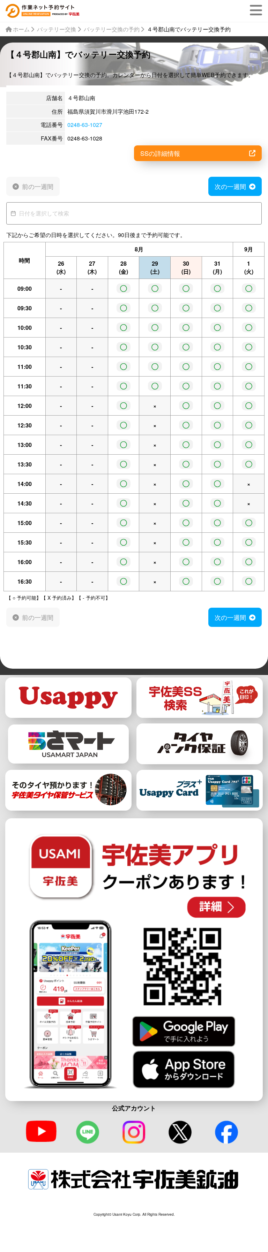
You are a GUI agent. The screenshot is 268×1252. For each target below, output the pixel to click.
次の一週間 (230, 186)
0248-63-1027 (84, 125)
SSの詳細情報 (160, 153)
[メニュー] (257, 10)
